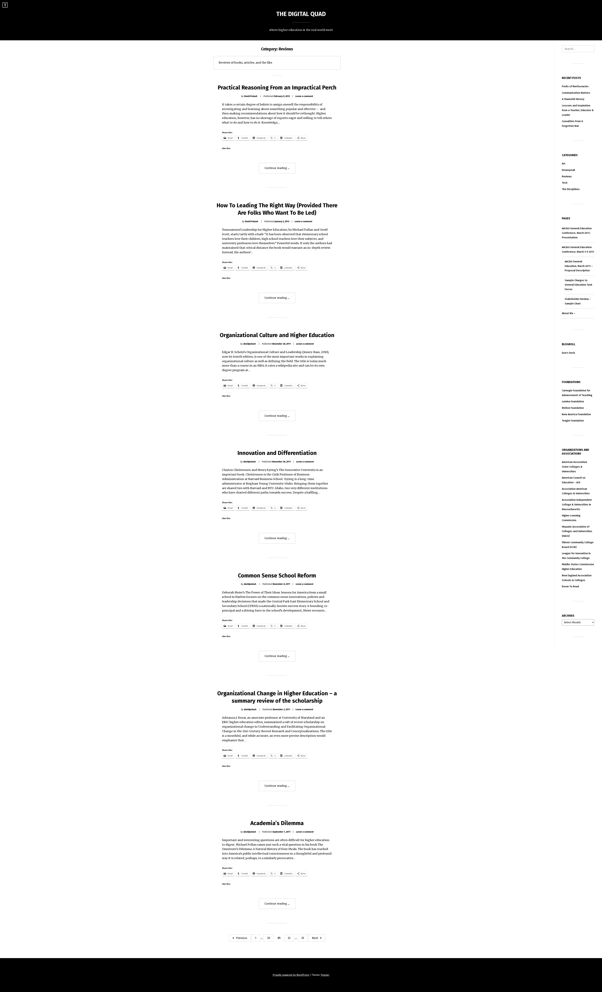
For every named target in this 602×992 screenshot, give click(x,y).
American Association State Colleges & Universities (574, 467)
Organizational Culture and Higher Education (277, 335)
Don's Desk (568, 352)
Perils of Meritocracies (575, 86)
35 (302, 938)
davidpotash (249, 344)
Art (563, 163)
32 (289, 938)
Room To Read (570, 586)
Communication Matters (576, 92)
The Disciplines (571, 189)
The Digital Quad (301, 14)
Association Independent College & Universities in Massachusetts (577, 504)
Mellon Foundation (573, 407)
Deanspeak (568, 170)
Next (315, 938)
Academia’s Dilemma (277, 823)
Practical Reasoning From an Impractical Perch (277, 87)
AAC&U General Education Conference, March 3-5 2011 (578, 249)
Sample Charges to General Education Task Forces (578, 285)
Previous (241, 938)
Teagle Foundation (573, 420)
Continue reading (279, 169)
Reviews (567, 176)
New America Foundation (576, 414)
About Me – (568, 313)
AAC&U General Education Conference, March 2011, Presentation (577, 233)
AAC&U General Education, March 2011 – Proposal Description (579, 266)
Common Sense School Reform (277, 575)
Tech (564, 182)
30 (268, 938)
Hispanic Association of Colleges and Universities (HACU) (577, 531)
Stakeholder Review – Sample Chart (578, 301)
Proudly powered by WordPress (291, 974)
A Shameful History (573, 99)
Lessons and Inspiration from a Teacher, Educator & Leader (578, 110)
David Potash (250, 96)
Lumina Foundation (573, 401)
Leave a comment (304, 96)
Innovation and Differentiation (277, 453)
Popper (325, 974)
